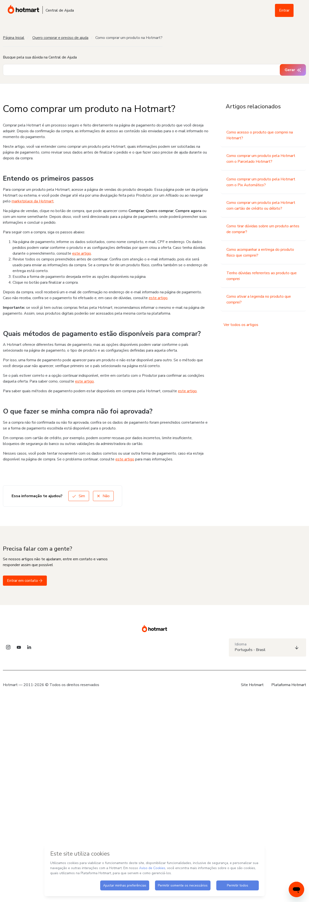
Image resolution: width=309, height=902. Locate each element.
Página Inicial (13, 37)
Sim (81, 496)
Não (106, 496)
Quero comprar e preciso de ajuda (60, 37)
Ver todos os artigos (241, 324)
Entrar (284, 10)
